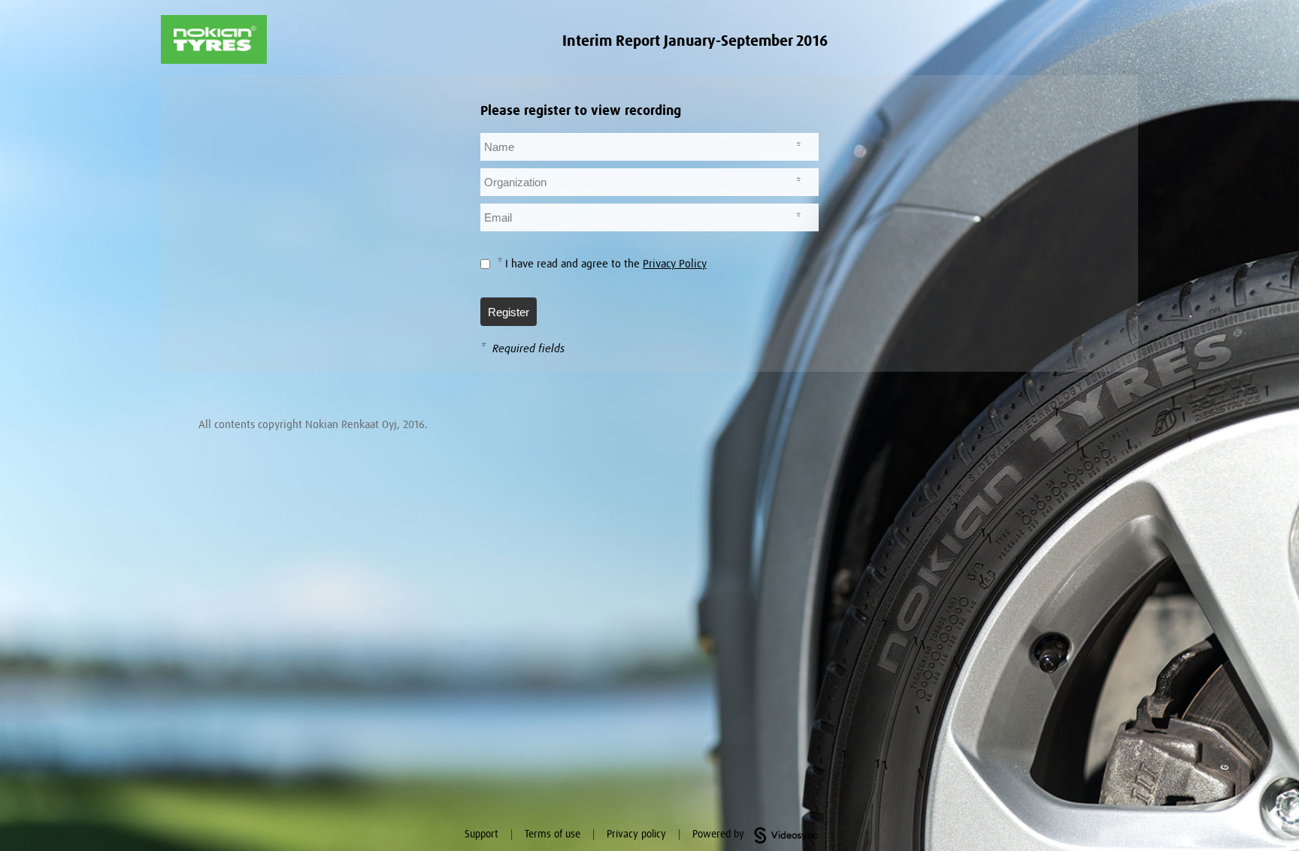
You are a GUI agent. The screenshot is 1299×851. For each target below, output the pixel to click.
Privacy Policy (675, 264)
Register (508, 312)
